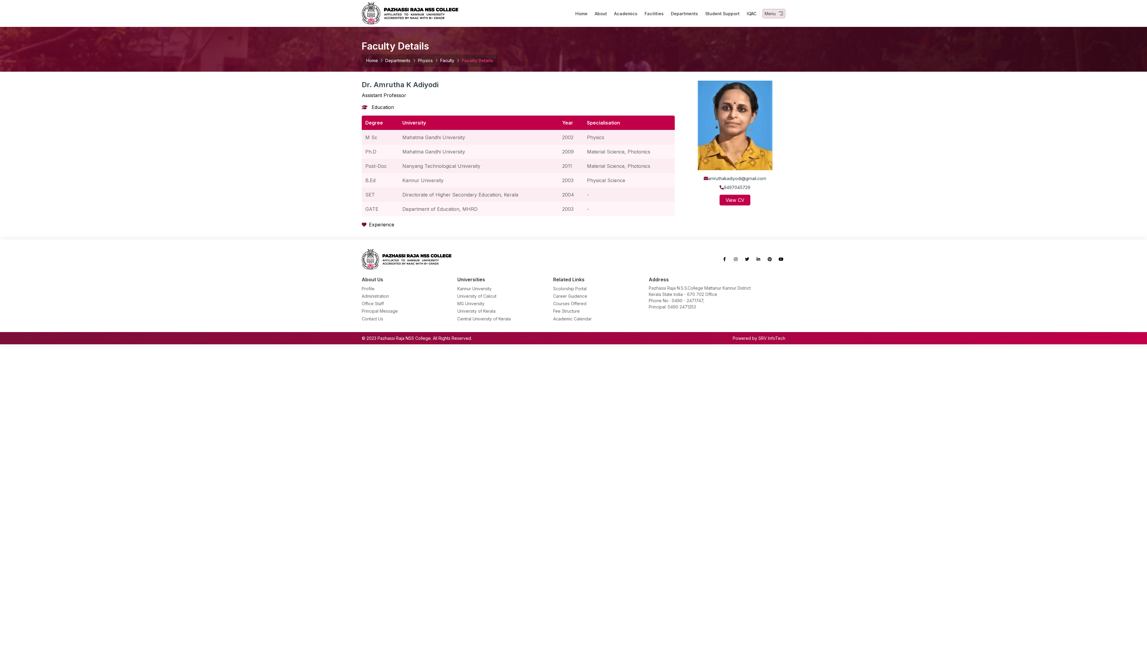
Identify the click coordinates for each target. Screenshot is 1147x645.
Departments (684, 13)
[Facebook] (724, 259)
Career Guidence (570, 296)
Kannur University (474, 288)
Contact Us (372, 318)
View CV (735, 200)
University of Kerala (476, 311)
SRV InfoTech (771, 338)
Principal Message (380, 311)
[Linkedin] (758, 259)
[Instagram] (736, 259)
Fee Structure (566, 311)
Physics (425, 60)
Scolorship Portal (570, 288)
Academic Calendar (572, 318)
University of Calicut (476, 296)
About (601, 13)
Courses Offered (569, 303)
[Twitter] (747, 259)
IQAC (752, 13)
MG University (470, 303)
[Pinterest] (770, 259)
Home (581, 13)
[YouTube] (781, 259)
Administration (375, 296)
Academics (625, 13)
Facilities (654, 13)
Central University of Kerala (484, 318)
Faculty (447, 60)
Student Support (722, 13)
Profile (368, 288)
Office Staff (373, 303)
